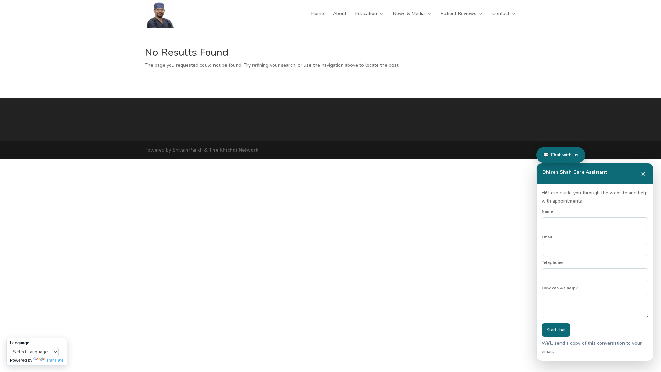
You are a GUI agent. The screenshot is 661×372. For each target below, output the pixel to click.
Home (317, 14)
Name (547, 211)
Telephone (552, 262)
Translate (55, 360)
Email (547, 237)
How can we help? (560, 288)
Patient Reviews (458, 14)
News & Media (409, 14)
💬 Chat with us (560, 155)
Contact (501, 14)
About (339, 14)
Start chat (556, 330)
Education (366, 14)
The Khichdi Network (234, 150)
